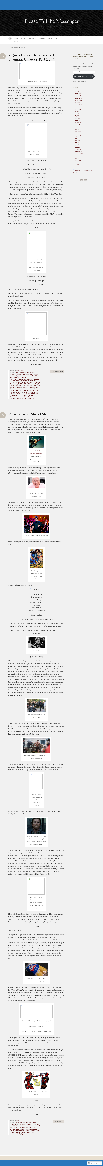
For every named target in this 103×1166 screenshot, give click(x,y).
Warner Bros (35, 397)
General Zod (28, 1126)
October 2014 (78, 131)
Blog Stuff (58, 38)
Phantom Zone (34, 1130)
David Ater (18, 380)
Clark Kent (37, 379)
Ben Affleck (35, 376)
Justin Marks (32, 389)
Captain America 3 (23, 377)
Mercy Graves (20, 393)
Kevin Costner (26, 1127)
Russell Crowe (31, 1132)
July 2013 (77, 163)
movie (28, 1130)
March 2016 (78, 93)
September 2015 (79, 107)
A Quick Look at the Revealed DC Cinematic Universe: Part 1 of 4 (33, 57)
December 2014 (79, 127)
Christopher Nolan (23, 1124)
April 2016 (77, 91)
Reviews (12, 1132)
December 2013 (79, 154)
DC (11, 382)
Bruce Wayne (14, 377)
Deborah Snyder (15, 384)
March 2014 (78, 147)
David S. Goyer (33, 380)
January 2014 (78, 151)
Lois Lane (31, 390)
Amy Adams (30, 372)
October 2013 (78, 158)
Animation (26, 1122)
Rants (50, 38)
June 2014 (77, 140)
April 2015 (77, 118)
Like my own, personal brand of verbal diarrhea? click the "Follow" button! (83, 56)
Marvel (25, 392)
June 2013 (77, 165)
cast (31, 377)
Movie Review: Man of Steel (29, 414)
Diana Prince (24, 384)
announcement (14, 374)
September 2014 (79, 134)
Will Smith (13, 398)
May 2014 (77, 142)
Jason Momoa (34, 387)
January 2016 (78, 98)
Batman (36, 374)
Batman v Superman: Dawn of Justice (21, 376)
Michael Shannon (20, 1130)
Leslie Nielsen (26, 1129)
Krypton (32, 1127)
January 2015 (78, 125)
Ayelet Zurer (13, 1124)
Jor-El (19, 1127)
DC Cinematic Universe (19, 382)
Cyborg (12, 380)
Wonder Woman (21, 398)
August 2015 (78, 109)
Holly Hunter (25, 387)
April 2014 (77, 145)
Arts (38, 1122)
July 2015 (77, 111)
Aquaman (22, 374)
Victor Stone (27, 397)
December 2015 (79, 100)
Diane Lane (31, 384)
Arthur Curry (29, 374)
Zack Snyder (30, 398)
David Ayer (25, 380)
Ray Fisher (35, 393)
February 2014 (78, 149)
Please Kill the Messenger (52, 20)
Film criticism (20, 1126)
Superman (30, 395)
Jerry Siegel (13, 1127)
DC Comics (30, 382)
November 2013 (79, 156)
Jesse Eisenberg (23, 389)
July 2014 (77, 138)
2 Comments (59, 1121)
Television (42, 38)
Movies (23, 38)
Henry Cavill (17, 387)
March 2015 (78, 120)
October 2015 (78, 105)
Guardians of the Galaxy (29, 385)
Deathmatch (32, 38)
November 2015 (79, 102)
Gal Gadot (18, 385)
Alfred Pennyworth (20, 372)
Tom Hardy (19, 397)
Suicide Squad (22, 395)
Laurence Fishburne (15, 390)
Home (16, 38)
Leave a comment (57, 371)
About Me (17, 41)
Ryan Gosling (14, 395)
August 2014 (78, 136)
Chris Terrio (17, 379)
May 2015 (77, 116)
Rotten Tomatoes (21, 1132)
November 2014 (79, 129)
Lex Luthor (25, 390)
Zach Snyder (31, 1134)
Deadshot (37, 382)
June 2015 (77, 114)
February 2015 (78, 122)
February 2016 (78, 96)
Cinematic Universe (27, 379)
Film (14, 1126)
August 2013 (78, 160)
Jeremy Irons (14, 389)
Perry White (28, 393)
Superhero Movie (15, 1134)
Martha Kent (18, 392)
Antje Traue (32, 1122)
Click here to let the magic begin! (83, 76)
